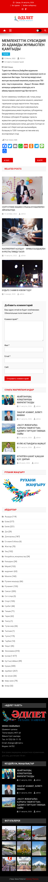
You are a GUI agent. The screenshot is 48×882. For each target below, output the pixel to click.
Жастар (8, 546)
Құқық (8, 666)
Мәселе (8, 576)
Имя (7, 345)
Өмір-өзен (9, 681)
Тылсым (8, 631)
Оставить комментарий (14, 62)
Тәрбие (8, 641)
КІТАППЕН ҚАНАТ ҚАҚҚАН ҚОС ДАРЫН (30, 458)
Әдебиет (9, 671)
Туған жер (9, 626)
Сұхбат (8, 606)
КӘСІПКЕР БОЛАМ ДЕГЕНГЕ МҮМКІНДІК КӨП (41, 160)
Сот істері (9, 596)
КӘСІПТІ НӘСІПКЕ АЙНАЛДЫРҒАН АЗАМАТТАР (9, 160)
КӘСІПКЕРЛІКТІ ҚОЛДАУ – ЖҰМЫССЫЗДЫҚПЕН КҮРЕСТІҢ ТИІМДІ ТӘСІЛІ (23, 250)
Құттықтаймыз (11, 661)
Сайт (7, 367)
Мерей (8, 566)
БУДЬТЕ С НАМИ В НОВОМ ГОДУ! (16, 290)
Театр (7, 621)
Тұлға (7, 636)
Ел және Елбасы (12, 541)
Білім (7, 522)
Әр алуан (9, 676)
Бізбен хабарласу (29, 5)
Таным (8, 611)
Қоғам (5, 54)
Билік (7, 526)
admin (22, 58)
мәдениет (9, 571)
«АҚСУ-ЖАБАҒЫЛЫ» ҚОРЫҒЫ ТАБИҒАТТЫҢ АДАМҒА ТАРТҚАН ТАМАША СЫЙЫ (31, 429)
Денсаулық (10, 536)
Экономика (10, 651)
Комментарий (11, 319)
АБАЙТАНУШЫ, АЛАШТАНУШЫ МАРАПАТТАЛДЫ (25, 399)
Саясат (8, 591)
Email (8, 356)
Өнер (7, 686)
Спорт (7, 601)
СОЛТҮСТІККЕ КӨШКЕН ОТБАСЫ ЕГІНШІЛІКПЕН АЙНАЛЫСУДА (23, 208)
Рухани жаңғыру (12, 581)
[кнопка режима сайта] (39, 30)
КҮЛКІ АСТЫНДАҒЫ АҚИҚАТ (31, 443)
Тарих (7, 616)
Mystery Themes (32, 879)
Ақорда (8, 517)
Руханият (9, 586)
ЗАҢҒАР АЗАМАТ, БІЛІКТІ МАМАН (29, 414)
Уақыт (7, 646)
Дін (6, 532)
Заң (6, 551)
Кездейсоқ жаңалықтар (15, 556)
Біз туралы (16, 5)
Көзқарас (9, 561)
